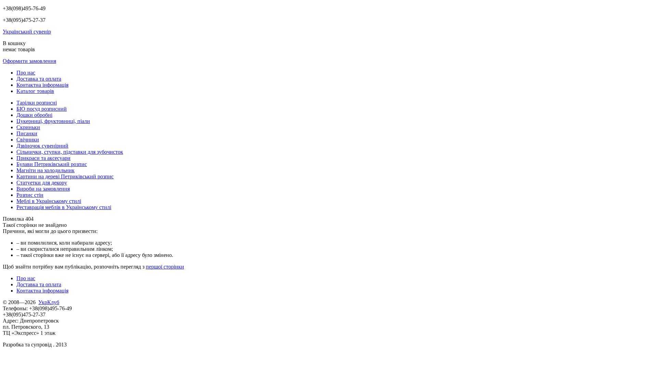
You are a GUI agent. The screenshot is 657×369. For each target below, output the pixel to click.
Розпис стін (29, 195)
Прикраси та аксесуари (43, 158)
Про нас (25, 73)
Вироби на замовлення (43, 189)
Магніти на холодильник (45, 170)
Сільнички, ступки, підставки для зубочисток (69, 152)
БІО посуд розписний (41, 109)
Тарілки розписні (36, 103)
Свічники (27, 139)
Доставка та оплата (38, 79)
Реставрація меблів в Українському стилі (63, 207)
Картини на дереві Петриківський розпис (65, 176)
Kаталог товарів (35, 91)
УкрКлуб (48, 302)
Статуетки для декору (41, 183)
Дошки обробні (34, 115)
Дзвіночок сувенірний (42, 146)
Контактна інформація (42, 85)
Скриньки (28, 127)
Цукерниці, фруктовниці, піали (53, 121)
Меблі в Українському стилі (48, 201)
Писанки (26, 133)
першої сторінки (165, 267)
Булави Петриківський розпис (51, 164)
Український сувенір (27, 32)
